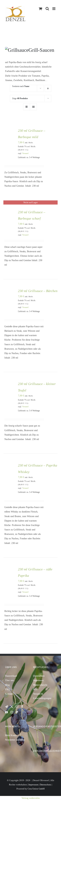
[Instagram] (11, 712)
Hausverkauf (11, 676)
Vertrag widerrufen (31, 798)
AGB (35, 689)
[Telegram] (6, 706)
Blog (7, 685)
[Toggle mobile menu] (54, 8)
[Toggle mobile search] (47, 8)
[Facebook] (22, 706)
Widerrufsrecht (40, 685)
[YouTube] (6, 712)
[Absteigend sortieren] (48, 88)
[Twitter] (11, 706)
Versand (25, 153)
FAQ (7, 689)
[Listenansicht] (33, 107)
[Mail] (17, 706)
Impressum (38, 680)
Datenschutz (39, 676)
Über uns (9, 680)
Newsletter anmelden (15, 740)
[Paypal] (17, 712)
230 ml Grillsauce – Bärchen (37, 291)
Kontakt (9, 694)
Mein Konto (11, 735)
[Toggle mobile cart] (54, 12)
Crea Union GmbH (36, 788)
